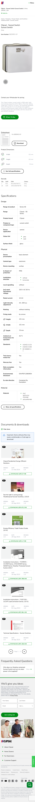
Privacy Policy (14, 695)
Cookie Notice (16, 770)
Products (8, 19)
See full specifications (13, 171)
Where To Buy (10, 117)
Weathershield (5, 20)
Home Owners (9, 752)
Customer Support (10, 760)
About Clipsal (8, 747)
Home (2, 19)
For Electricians (9, 756)
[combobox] (26, 706)
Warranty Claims (5, 772)
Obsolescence (14, 772)
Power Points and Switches (19, 19)
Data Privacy (25, 770)
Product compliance (6, 770)
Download (20, 143)
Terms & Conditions (24, 772)
